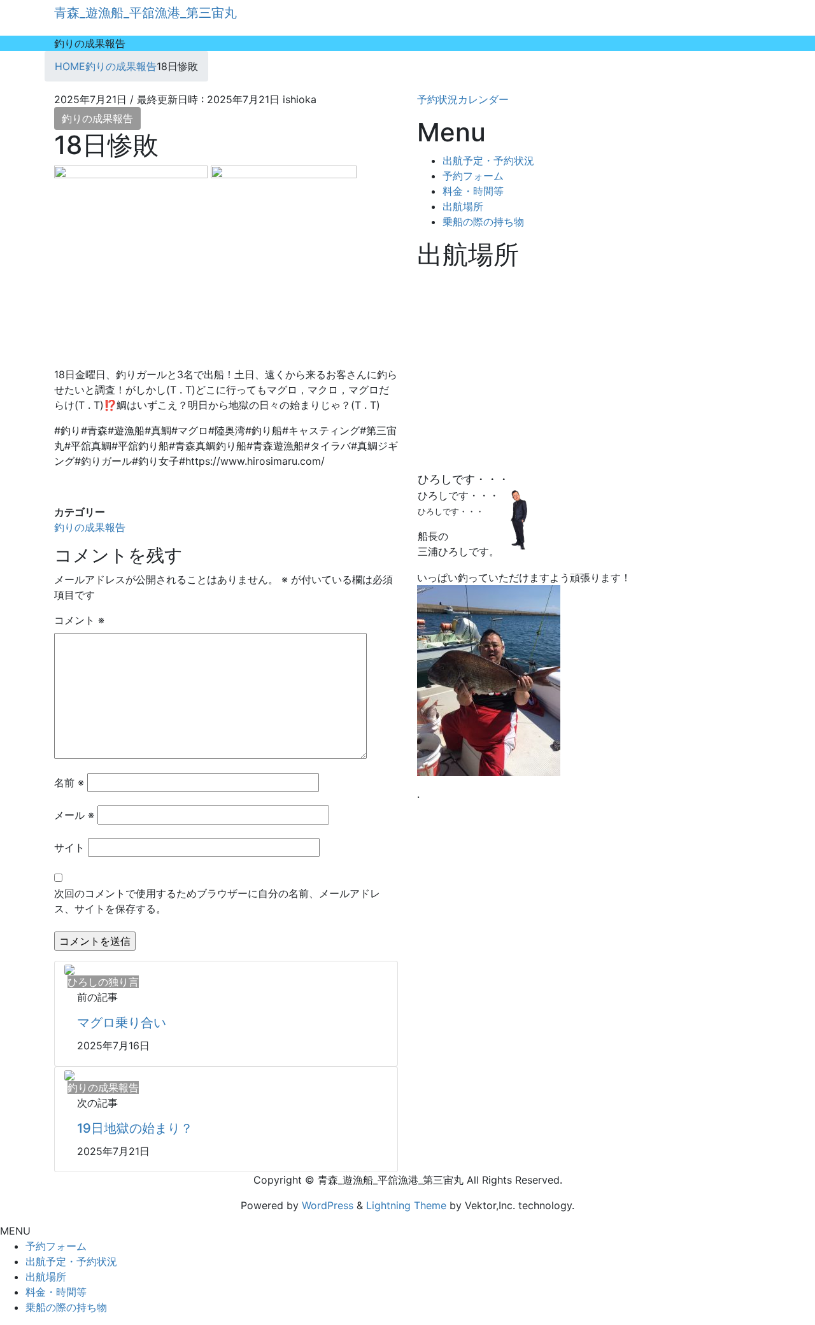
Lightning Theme (406, 1205)
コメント (79, 620)
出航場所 (463, 206)
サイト (69, 847)
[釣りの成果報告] (69, 1074)
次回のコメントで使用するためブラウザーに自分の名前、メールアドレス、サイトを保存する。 (217, 901)
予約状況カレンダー (463, 99)
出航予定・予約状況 (488, 160)
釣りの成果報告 (97, 118)
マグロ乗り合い (121, 1022)
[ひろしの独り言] (69, 969)
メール (74, 815)
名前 (69, 782)
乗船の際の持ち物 (483, 221)
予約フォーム (473, 175)
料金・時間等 (473, 191)
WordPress (327, 1205)
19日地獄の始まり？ (135, 1128)
